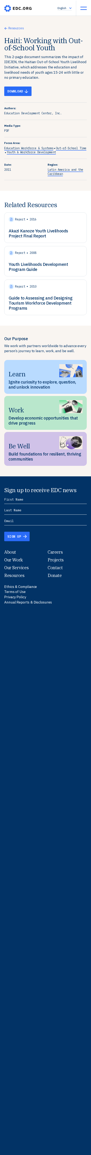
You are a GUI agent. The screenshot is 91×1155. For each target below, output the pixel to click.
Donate (55, 575)
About (10, 552)
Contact (55, 567)
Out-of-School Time (71, 148)
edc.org (18, 8)
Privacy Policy (15, 597)
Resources (16, 28)
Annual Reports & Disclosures (28, 602)
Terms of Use (15, 591)
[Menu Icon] (83, 8)
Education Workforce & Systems (28, 148)
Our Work (13, 559)
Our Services (16, 567)
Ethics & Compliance (20, 586)
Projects (56, 559)
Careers (55, 552)
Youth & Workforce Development (31, 152)
